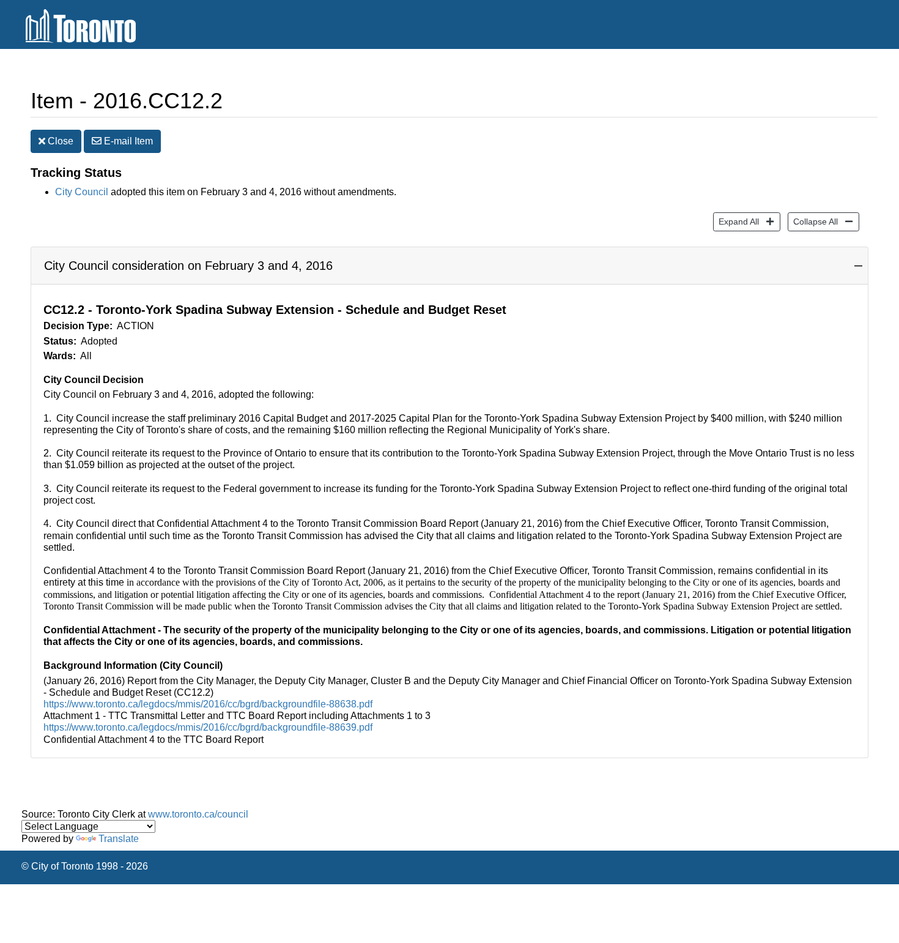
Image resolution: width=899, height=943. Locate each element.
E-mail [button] (127, 141)
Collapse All (813, 221)
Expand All (736, 221)
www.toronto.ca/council (198, 814)
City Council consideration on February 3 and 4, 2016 (188, 265)
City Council (81, 192)
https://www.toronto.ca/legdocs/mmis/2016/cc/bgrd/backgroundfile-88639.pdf (207, 727)
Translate (118, 838)
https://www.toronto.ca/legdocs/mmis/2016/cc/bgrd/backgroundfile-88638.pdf (207, 704)
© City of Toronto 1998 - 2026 (84, 866)
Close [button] (59, 141)
